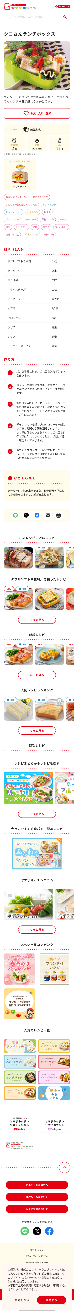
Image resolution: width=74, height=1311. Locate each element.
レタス (47, 212)
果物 (44, 219)
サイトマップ (37, 1249)
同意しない (22, 1300)
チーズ (63, 219)
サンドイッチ (49, 204)
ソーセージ (30, 219)
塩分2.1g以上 (12, 234)
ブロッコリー (12, 219)
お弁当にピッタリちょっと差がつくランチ (27, 197)
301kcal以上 (61, 227)
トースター (21, 227)
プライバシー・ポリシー (37, 1256)
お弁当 (46, 227)
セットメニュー (13, 212)
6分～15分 (49, 234)
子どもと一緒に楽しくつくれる (21, 204)
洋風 (8, 227)
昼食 (35, 227)
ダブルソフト (31, 234)
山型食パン (32, 212)
